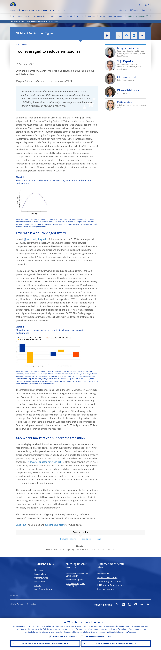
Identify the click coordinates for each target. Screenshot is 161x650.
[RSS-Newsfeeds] (148, 604)
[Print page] (107, 35)
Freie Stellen (40, 574)
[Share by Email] (142, 35)
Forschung (91, 16)
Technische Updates (75, 580)
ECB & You (134, 10)
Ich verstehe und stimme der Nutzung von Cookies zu (45, 643)
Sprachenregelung (105, 589)
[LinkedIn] (123, 604)
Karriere (145, 10)
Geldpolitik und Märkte (21, 16)
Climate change (68, 539)
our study (32, 239)
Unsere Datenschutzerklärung (65, 636)
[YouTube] (135, 604)
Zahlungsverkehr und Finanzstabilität (48, 16)
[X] (117, 604)
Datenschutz (103, 574)
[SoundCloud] (141, 604)
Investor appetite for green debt (46, 462)
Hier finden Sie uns (43, 589)
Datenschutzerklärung (107, 578)
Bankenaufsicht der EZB (136, 16)
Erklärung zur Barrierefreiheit (110, 585)
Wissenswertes (41, 578)
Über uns (122, 10)
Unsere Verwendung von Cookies (97, 636)
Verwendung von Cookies (109, 581)
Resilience (86, 539)
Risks (98, 539)
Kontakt (37, 586)
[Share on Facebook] (126, 35)
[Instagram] (129, 604)
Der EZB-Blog (53, 21)
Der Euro (80, 16)
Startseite (14, 21)
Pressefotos (39, 582)
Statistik (69, 16)
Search (139, 5)
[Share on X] (119, 35)
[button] (143, 4)
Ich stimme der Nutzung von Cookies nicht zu (116, 643)
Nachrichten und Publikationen (111, 16)
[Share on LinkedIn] (134, 35)
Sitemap (15, 595)
